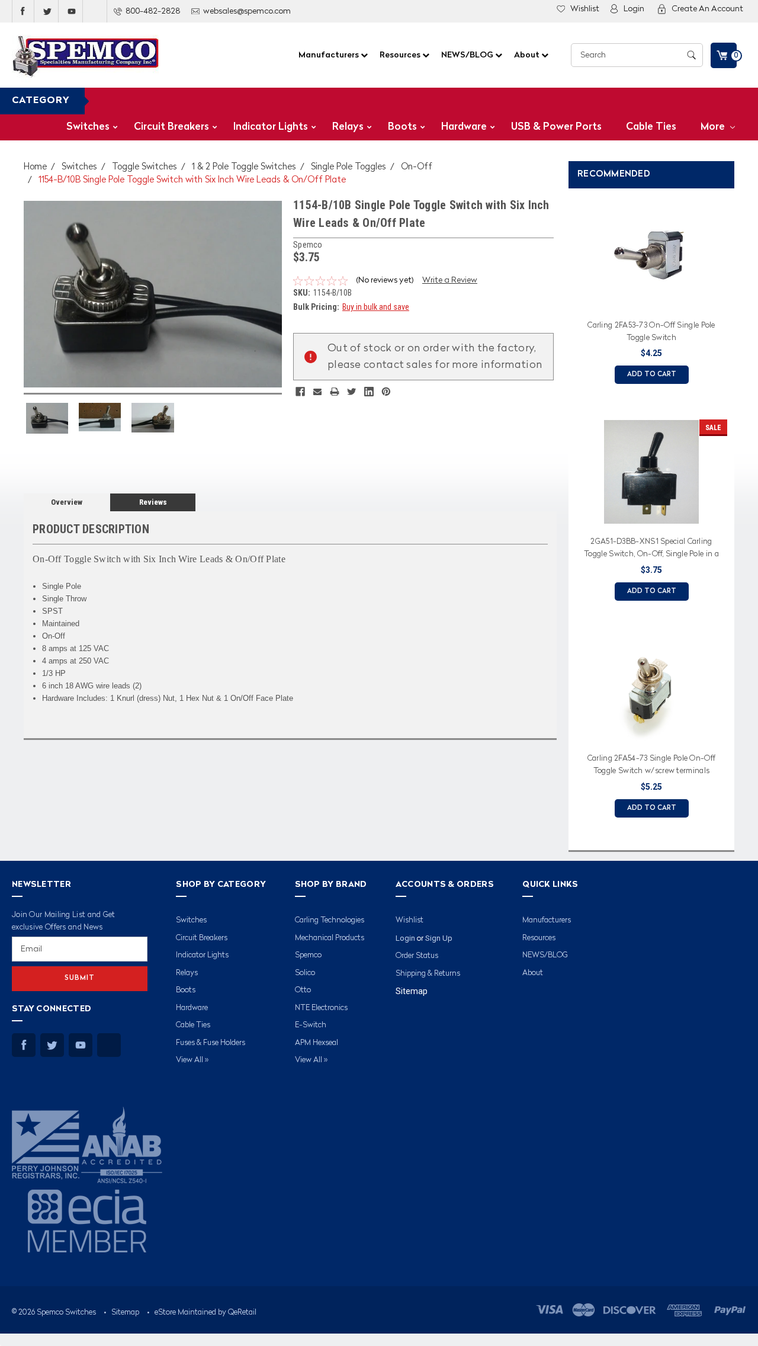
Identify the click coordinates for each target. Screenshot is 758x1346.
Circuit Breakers (171, 127)
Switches (88, 127)
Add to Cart (651, 374)
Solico (305, 973)
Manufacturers (329, 55)
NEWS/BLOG (468, 55)
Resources (401, 55)
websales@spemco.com (247, 11)
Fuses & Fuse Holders (210, 1043)
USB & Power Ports (556, 127)
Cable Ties (651, 127)
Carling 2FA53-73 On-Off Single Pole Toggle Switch (651, 332)
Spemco (308, 955)
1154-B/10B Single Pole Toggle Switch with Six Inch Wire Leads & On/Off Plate (192, 180)
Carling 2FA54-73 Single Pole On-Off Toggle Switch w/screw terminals (651, 765)
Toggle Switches (144, 167)
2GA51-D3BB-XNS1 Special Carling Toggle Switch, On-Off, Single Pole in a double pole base (651, 550)
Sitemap (412, 991)
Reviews (153, 502)
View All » (192, 1060)
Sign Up (438, 938)
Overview (66, 502)
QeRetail (242, 1312)
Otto (303, 990)
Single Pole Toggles (348, 167)
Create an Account (707, 9)
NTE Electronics (321, 1008)
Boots (402, 127)
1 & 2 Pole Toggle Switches (244, 167)
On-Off (416, 167)
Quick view (651, 300)
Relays (348, 127)
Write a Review (449, 280)
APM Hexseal (316, 1043)
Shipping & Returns (428, 974)
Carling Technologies (329, 920)
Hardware (464, 127)
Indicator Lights (270, 127)
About (527, 55)
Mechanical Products (329, 938)
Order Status (417, 956)
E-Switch (310, 1025)
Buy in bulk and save (375, 307)
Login (634, 9)
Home (35, 167)
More (714, 127)
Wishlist (584, 9)
